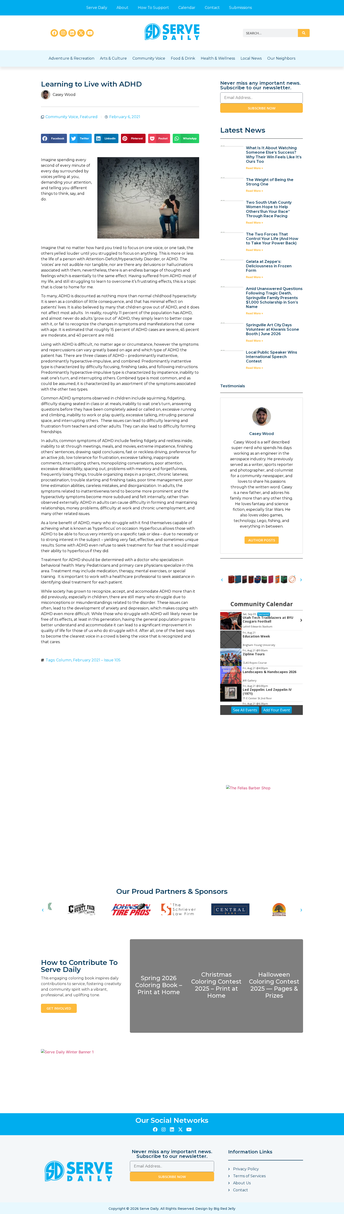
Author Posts (261, 540)
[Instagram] (63, 33)
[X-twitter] (81, 33)
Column (63, 660)
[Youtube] (90, 33)
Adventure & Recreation (71, 58)
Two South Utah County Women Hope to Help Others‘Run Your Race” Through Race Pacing (269, 209)
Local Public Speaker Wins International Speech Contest (271, 356)
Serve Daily (96, 7)
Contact (212, 7)
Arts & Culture (113, 58)
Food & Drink (183, 58)
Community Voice (148, 58)
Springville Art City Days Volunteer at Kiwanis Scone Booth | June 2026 (272, 329)
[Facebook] (54, 33)
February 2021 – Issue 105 (97, 660)
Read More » (254, 168)
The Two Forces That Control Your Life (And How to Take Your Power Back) (272, 238)
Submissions (240, 7)
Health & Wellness (218, 58)
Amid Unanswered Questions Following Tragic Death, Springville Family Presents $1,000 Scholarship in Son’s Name (274, 297)
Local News (251, 58)
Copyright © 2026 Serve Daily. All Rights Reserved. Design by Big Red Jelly (172, 1209)
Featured (89, 117)
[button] (54, 138)
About (122, 7)
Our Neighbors (281, 58)
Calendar (186, 7)
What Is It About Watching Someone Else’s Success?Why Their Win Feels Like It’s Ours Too (274, 155)
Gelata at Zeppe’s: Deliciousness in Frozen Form (269, 266)
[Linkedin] (72, 33)
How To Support (153, 7)
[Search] (304, 33)
